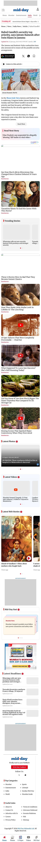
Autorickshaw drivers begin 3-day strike (25, 21)
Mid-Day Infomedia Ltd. (25, 828)
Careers (8, 817)
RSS (24, 817)
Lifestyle (25, 788)
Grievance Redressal (30, 810)
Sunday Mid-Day (28, 791)
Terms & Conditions (30, 807)
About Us (8, 807)
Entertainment (10, 788)
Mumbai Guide (27, 794)
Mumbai (8, 784)
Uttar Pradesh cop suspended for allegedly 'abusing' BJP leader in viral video (20, 136)
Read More (21, 124)
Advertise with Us (11, 813)
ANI (35, 41)
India (7, 791)
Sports (24, 784)
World (7, 794)
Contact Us (9, 810)
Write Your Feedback (19, 767)
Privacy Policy (10, 820)
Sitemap (26, 820)
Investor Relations (29, 813)
